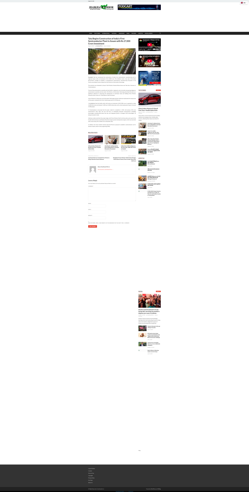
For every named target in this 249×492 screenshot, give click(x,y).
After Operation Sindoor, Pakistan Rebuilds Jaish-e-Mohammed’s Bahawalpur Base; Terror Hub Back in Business (153, 141)
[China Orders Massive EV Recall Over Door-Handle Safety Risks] (95, 140)
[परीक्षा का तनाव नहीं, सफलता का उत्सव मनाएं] (142, 169)
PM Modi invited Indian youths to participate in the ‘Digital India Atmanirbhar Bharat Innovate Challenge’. (154, 335)
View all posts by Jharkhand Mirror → (105, 169)
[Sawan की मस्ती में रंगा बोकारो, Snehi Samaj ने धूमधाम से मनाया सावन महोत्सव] (142, 149)
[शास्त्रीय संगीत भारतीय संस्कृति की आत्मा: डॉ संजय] (142, 184)
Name (90, 203)
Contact (90, 470)
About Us (90, 482)
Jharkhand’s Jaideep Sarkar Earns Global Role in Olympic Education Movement (112, 147)
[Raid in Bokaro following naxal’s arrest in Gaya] (142, 350)
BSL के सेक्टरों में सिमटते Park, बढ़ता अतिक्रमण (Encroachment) (153, 163)
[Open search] (160, 33)
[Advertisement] (124, 22)
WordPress (153, 488)
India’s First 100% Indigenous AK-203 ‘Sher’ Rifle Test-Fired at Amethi (128, 147)
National (114, 33)
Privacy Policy (91, 477)
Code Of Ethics (91, 468)
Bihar (128, 33)
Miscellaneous (148, 33)
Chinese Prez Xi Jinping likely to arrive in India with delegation (154, 344)
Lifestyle (140, 33)
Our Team (90, 480)
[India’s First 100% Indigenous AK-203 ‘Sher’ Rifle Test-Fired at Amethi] (128, 140)
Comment (91, 186)
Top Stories (97, 33)
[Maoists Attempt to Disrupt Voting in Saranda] (142, 326)
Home (90, 33)
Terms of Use (91, 473)
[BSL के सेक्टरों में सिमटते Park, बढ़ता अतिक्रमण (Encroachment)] (142, 161)
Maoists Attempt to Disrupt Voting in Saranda (154, 327)
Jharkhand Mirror (99, 45)
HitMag (159, 488)
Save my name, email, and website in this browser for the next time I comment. (109, 222)
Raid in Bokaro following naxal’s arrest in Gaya (153, 351)
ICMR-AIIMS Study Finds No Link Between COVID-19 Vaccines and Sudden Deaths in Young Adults (154, 193)
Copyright (90, 475)
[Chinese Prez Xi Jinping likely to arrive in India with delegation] (142, 342)
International (106, 33)
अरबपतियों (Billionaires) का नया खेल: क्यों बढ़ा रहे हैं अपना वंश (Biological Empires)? (154, 178)
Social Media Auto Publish (120, 491)
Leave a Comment (107, 45)
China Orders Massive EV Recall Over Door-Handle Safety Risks (94, 147)
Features (134, 33)
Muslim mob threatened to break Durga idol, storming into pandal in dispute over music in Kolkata (149, 311)
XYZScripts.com (130, 491)
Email (90, 209)
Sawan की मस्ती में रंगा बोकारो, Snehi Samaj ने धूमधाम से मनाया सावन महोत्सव (154, 151)
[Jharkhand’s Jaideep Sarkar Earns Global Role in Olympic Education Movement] (112, 140)
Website (90, 215)
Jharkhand (121, 33)
